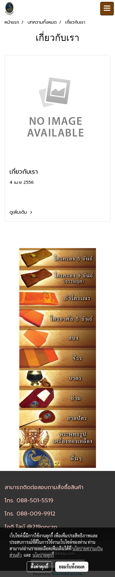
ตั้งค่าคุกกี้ (39, 566)
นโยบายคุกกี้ (43, 555)
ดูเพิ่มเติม (19, 212)
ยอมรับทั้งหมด (72, 566)
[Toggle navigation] (107, 8)
